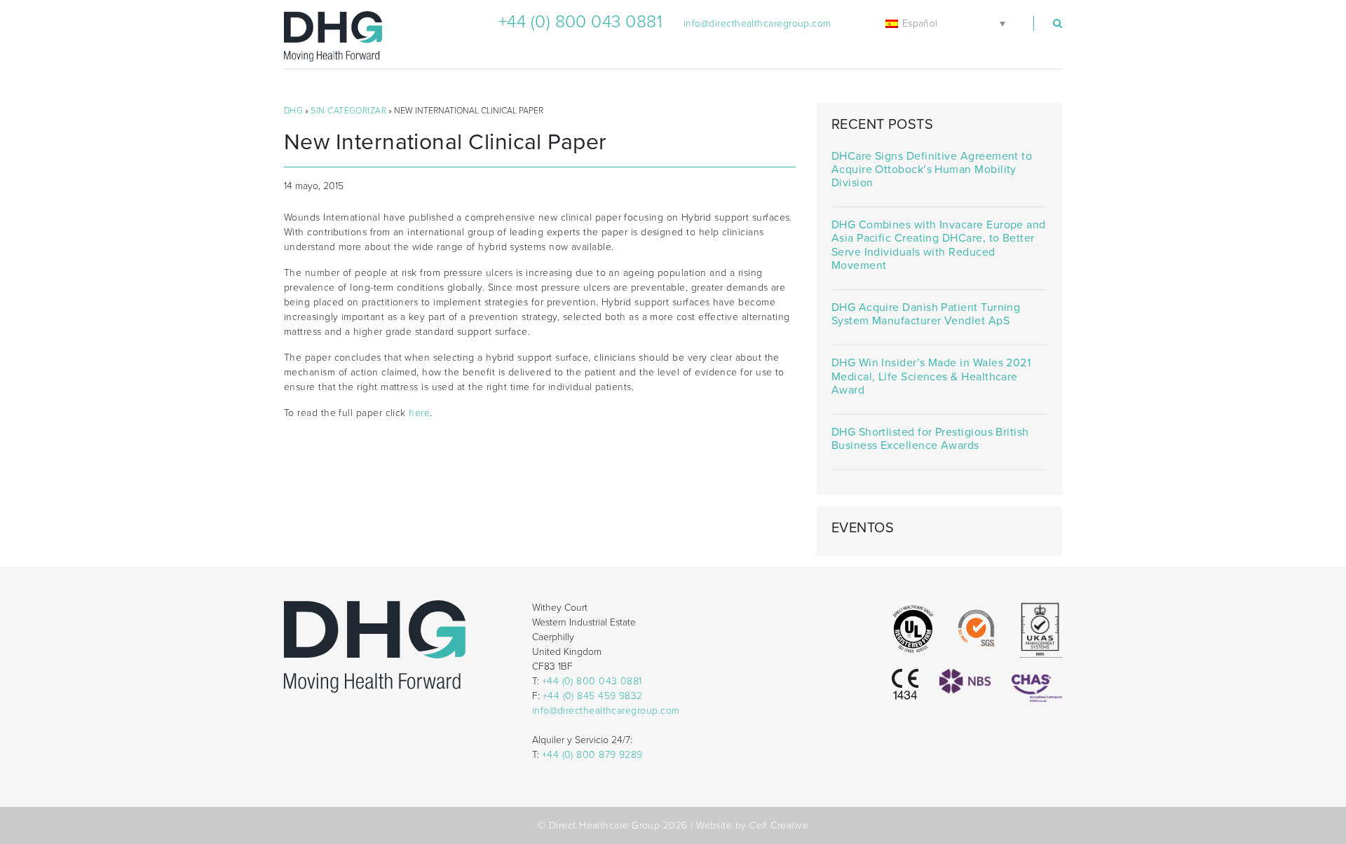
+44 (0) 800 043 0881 (580, 21)
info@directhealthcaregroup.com (757, 23)
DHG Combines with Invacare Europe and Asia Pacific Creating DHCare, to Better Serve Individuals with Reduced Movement (938, 245)
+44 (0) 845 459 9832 (593, 696)
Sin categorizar (348, 111)
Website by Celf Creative (752, 825)
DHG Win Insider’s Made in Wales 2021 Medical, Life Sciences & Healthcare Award (931, 376)
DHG (293, 111)
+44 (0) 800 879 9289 (592, 755)
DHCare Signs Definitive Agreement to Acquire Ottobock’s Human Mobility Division (931, 170)
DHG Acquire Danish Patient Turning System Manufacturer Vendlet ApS (926, 314)
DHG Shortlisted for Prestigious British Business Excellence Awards (930, 439)
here (419, 413)
